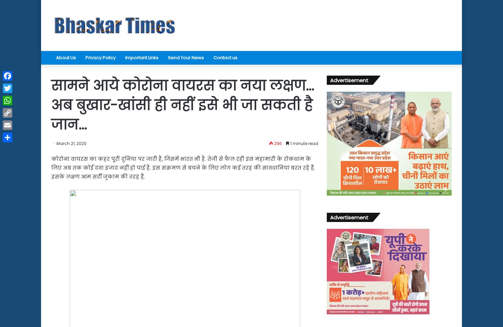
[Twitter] (7, 88)
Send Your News (186, 57)
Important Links (141, 57)
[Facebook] (7, 76)
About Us (66, 57)
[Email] (7, 125)
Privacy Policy (101, 57)
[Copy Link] (7, 113)
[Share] (7, 137)
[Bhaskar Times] (114, 25)
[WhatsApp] (7, 100)
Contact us (225, 57)
